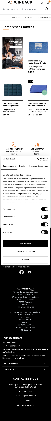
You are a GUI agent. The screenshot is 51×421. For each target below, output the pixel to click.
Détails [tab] (22, 166)
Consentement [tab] (9, 166)
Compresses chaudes (22, 17)
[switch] (44, 217)
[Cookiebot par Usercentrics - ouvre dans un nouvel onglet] (37, 159)
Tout (4, 17)
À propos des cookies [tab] (38, 166)
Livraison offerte (37, 149)
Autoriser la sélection (25, 251)
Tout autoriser (25, 243)
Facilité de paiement (14, 149)
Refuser (25, 260)
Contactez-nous (27, 405)
